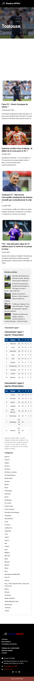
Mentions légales (7, 650)
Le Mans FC (8, 528)
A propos (5, 639)
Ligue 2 (7, 540)
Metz (6, 559)
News (6, 568)
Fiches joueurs (9, 509)
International (9, 518)
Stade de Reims (10, 598)
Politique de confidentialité (10, 648)
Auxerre (7, 481)
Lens (6, 534)
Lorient (7, 546)
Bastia (7, 484)
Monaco (7, 562)
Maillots (7, 552)
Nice (6, 571)
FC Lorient (8, 503)
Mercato (7, 556)
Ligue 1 (7, 537)
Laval (6, 522)
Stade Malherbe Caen (11, 601)
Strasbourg (8, 604)
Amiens (7, 460)
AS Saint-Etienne (10, 475)
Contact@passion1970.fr (11, 666)
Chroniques (8, 491)
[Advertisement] (17, 56)
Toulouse (8, 607)
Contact (4, 653)
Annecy (7, 466)
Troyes (7, 611)
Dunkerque (8, 500)
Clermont (8, 494)
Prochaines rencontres (9, 644)
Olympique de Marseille (12, 574)
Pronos (7, 580)
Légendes (8, 531)
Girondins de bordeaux (12, 512)
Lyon (6, 549)
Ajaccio (7, 456)
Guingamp (8, 515)
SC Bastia (8, 595)
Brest (6, 487)
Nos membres (6, 641)
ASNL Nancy (9, 478)
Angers (7, 463)
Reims (7, 589)
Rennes (7, 592)
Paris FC (7, 577)
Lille (6, 543)
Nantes (7, 565)
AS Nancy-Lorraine (11, 472)
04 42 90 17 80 (8, 669)
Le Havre (7, 525)
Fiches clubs (9, 506)
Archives (7, 469)
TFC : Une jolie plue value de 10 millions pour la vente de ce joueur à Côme (17, 246)
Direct (6, 497)
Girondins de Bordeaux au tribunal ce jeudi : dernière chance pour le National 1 (20, 278)
